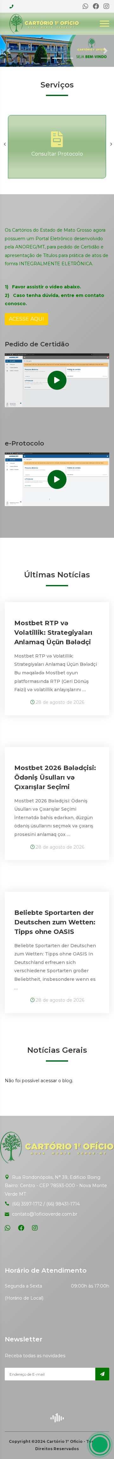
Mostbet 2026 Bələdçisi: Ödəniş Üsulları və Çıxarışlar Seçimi (55, 777)
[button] (8, 51)
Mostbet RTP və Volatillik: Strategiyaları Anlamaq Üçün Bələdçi (53, 632)
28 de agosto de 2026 (59, 702)
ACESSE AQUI (26, 319)
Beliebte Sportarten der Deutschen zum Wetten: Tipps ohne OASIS (54, 922)
